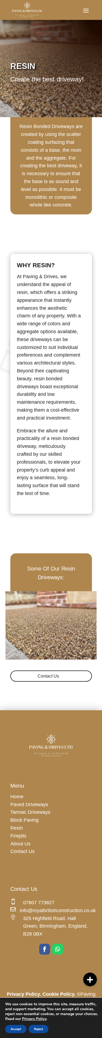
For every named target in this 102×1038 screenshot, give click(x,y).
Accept (16, 1029)
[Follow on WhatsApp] (57, 949)
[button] (90, 979)
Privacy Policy (34, 1018)
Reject (38, 1029)
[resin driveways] (51, 658)
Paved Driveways (29, 804)
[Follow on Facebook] (44, 949)
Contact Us (48, 676)
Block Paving (24, 820)
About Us (20, 843)
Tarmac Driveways (30, 812)
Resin (16, 828)
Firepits (18, 836)
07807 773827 (38, 902)
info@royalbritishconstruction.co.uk (58, 910)
